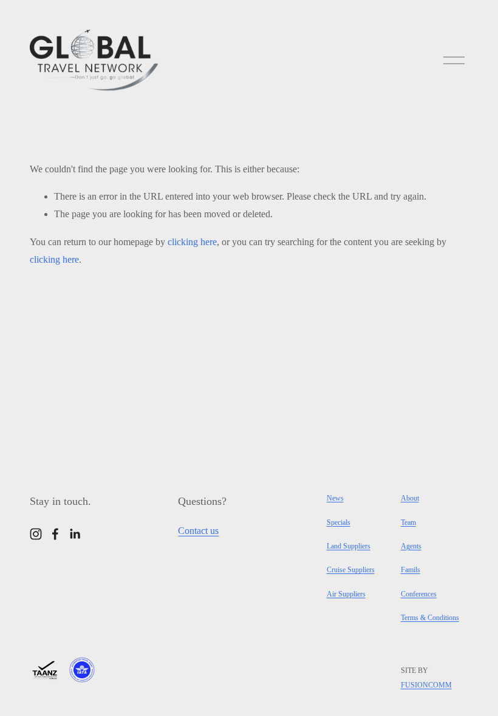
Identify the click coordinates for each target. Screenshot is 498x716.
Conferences (419, 594)
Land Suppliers (348, 546)
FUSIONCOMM (426, 685)
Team (408, 522)
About (410, 498)
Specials (338, 522)
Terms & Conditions (430, 617)
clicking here (192, 242)
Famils (410, 570)
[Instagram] (36, 534)
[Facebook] (55, 534)
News (335, 498)
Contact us (198, 530)
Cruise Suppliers (351, 570)
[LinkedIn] (75, 534)
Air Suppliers (346, 594)
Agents (411, 546)
